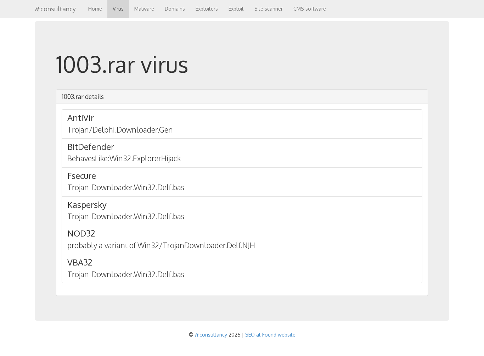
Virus (118, 9)
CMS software (309, 9)
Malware (144, 9)
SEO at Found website (270, 335)
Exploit (236, 9)
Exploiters (207, 9)
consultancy (55, 9)
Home (95, 9)
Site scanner (268, 9)
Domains (175, 9)
